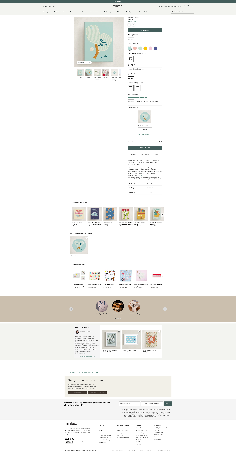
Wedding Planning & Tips (161, 428)
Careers (101, 430)
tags (156, 154)
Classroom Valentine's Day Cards (87, 372)
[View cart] (192, 6)
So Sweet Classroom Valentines (77, 223)
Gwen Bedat (132, 21)
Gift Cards (120, 435)
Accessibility (150, 450)
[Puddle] (155, 48)
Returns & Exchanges (123, 430)
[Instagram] (73, 439)
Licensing (138, 444)
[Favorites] (188, 6)
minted (44, 6)
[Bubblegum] (135, 48)
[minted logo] (118, 6)
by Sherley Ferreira (91, 225)
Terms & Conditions (117, 450)
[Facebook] (66, 439)
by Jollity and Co (76, 287)
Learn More (77, 392)
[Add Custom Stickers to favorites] (86, 238)
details (133, 154)
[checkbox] (145, 129)
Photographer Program (142, 430)
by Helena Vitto (75, 225)
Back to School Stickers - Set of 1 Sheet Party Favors (94, 285)
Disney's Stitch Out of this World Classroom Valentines (94, 223)
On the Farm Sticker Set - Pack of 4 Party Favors (109, 285)
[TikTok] (70, 439)
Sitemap (141, 450)
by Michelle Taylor (138, 225)
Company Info (103, 425)
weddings (51, 6)
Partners (138, 425)
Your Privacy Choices (123, 437)
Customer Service (123, 425)
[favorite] (133, 24)
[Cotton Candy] (150, 48)
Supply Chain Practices (164, 450)
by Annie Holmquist (107, 225)
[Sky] (130, 48)
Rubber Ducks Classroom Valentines (156, 223)
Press (100, 433)
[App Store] (69, 443)
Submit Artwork (172, 6)
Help (118, 428)
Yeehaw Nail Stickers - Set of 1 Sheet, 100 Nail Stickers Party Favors (141, 285)
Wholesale (138, 441)
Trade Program (163, 6)
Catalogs (156, 430)
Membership (157, 439)
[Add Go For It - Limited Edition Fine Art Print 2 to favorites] (119, 331)
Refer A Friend (158, 437)
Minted (72, 372)
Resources (157, 425)
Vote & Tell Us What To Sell (97, 392)
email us (141, 175)
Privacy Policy (131, 450)
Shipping (119, 433)
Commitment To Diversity (106, 437)
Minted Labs (102, 442)
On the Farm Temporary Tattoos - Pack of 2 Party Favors (78, 285)
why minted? (145, 154)
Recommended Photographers (158, 433)
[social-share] (129, 24)
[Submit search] (172, 11)
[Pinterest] (68, 439)
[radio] (131, 39)
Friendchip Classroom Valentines (108, 223)
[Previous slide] (75, 72)
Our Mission (102, 428)
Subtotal (131, 141)
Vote (179, 6)
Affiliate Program (140, 428)
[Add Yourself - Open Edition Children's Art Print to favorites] (139, 331)
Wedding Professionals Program (142, 438)
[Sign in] (184, 6)
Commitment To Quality (105, 435)
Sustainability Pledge (104, 440)
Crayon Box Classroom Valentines (139, 223)
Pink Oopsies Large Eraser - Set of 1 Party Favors (156, 285)
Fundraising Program (141, 435)
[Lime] (140, 48)
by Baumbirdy (122, 225)
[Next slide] (122, 72)
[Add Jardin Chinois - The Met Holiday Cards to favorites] (159, 331)
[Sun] (145, 48)
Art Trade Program (141, 433)
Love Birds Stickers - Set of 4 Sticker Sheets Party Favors (125, 285)
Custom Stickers (75, 256)
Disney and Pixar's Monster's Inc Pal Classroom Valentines (125, 223)
